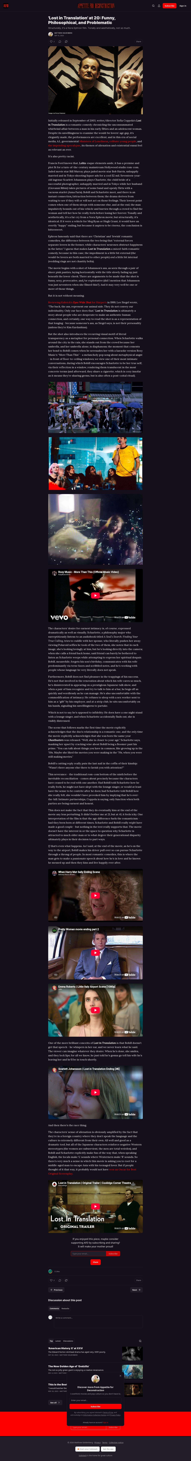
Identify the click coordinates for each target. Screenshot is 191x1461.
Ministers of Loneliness (93, 141)
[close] (120, 1376)
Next (134, 1290)
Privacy (97, 1442)
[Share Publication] (159, 5)
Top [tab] (51, 1341)
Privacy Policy (115, 1415)
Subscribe (169, 5)
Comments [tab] (54, 1308)
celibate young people (122, 141)
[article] (95, 1354)
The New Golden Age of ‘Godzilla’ (68, 1366)
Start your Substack (89, 1449)
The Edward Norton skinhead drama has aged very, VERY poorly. (77, 1352)
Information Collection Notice (94, 1415)
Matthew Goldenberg (63, 33)
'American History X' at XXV (65, 1348)
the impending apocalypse (64, 145)
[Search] (153, 5)
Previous (58, 1290)
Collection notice (116, 1442)
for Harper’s (99, 302)
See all (53, 1402)
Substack (83, 1455)
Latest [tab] (58, 1341)
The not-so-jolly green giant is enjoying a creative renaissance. (76, 1370)
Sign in (183, 5)
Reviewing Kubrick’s (60, 302)
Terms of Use (108, 1412)
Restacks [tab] (65, 1308)
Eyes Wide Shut (82, 302)
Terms (104, 1442)
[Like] (50, 1358)
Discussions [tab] (68, 1341)
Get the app (108, 1449)
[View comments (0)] (59, 41)
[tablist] (59, 1308)
